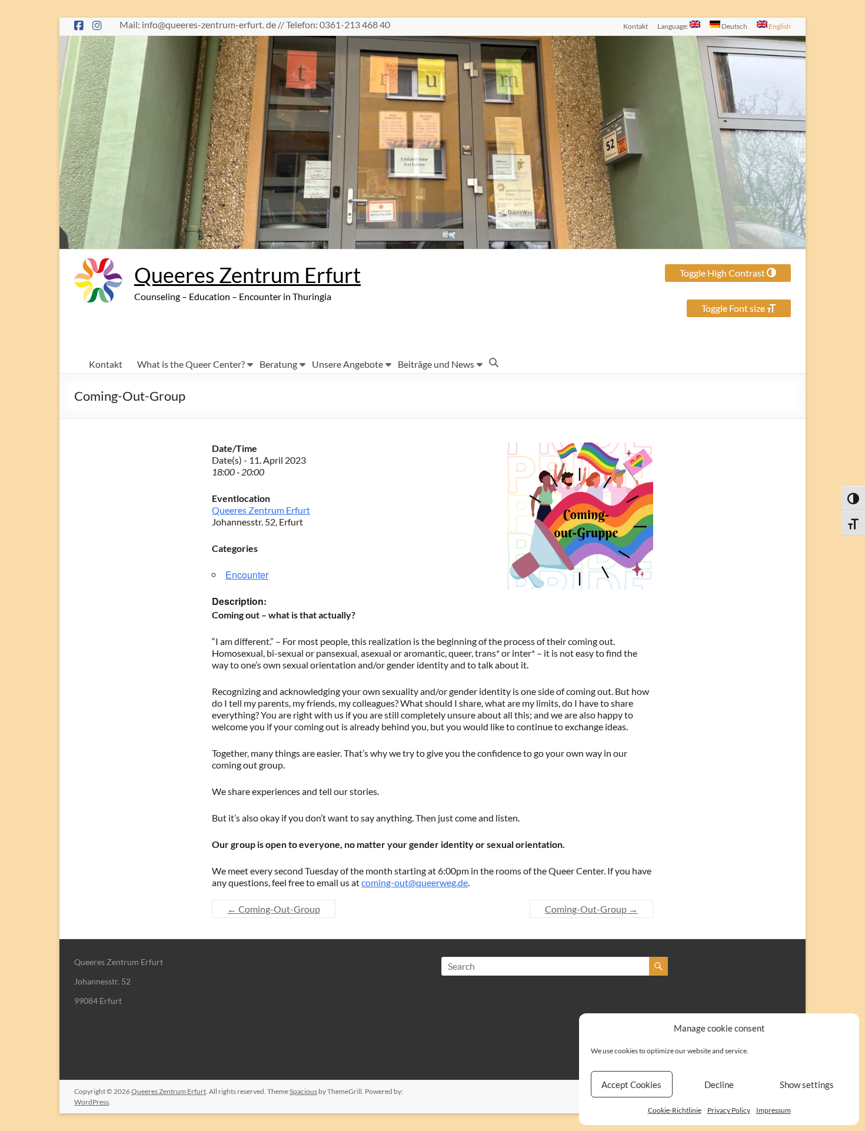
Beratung (278, 364)
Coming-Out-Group (273, 908)
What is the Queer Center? (191, 364)
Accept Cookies (631, 1084)
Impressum (773, 1110)
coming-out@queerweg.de (414, 882)
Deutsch (733, 26)
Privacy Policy (728, 1110)
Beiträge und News (436, 364)
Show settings (807, 1084)
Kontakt (635, 26)
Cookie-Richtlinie (674, 1110)
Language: (673, 26)
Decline (719, 1084)
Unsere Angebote (347, 364)
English (779, 26)
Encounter (246, 574)
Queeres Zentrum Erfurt (247, 275)
